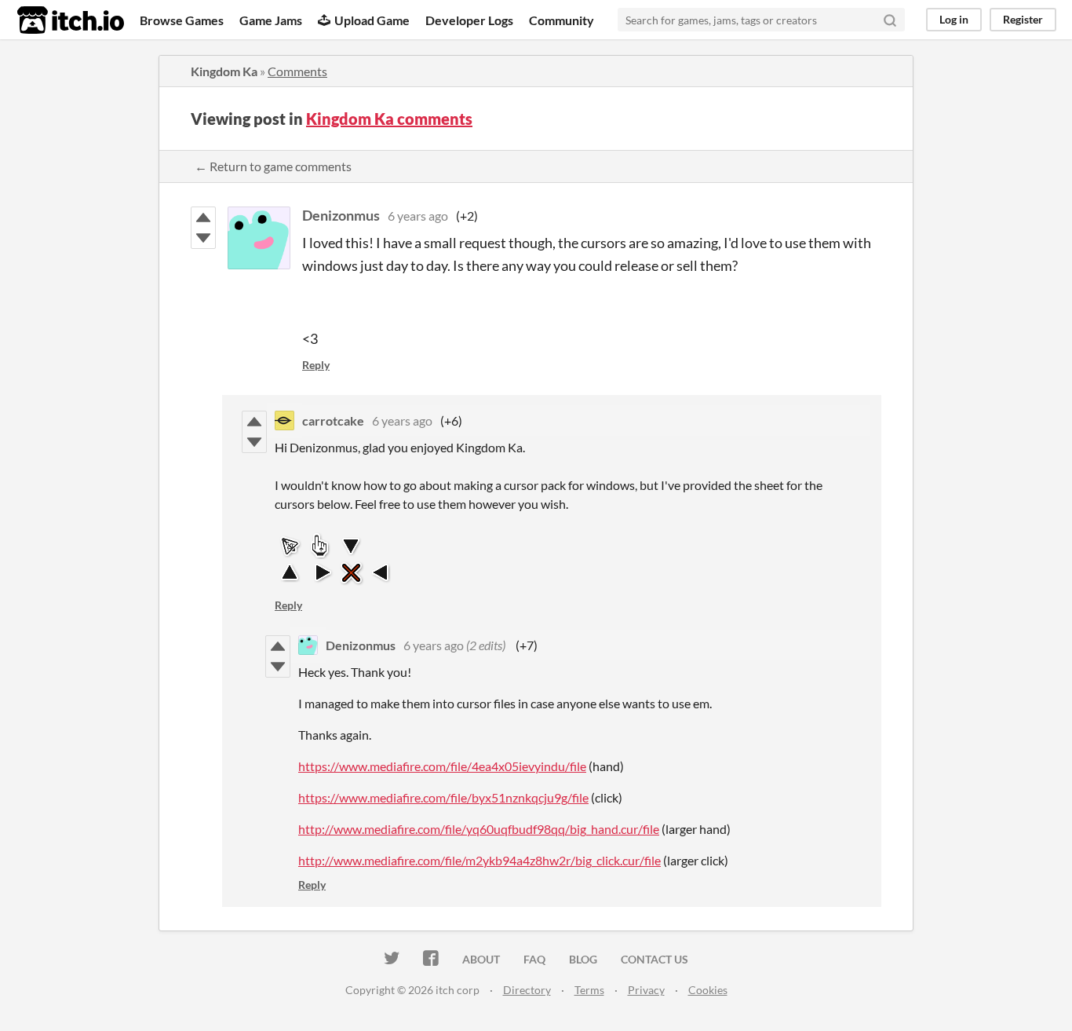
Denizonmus (341, 215)
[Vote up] (203, 217)
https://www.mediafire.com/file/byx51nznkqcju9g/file (443, 797)
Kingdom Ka (224, 71)
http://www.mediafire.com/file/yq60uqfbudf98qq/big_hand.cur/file (478, 828)
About (481, 959)
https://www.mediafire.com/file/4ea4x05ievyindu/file (442, 766)
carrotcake (333, 420)
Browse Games (182, 20)
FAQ (534, 959)
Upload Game (372, 20)
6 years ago (418, 215)
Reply (316, 364)
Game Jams (270, 20)
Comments (297, 71)
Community (561, 20)
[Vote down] (203, 238)
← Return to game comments (273, 166)
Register (1023, 19)
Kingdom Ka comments (389, 118)
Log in (953, 19)
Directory (527, 989)
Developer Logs (469, 20)
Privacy (646, 989)
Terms (589, 989)
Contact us (654, 959)
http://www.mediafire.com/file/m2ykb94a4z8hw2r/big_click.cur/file (479, 860)
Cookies (707, 989)
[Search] (890, 19)
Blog (583, 959)
